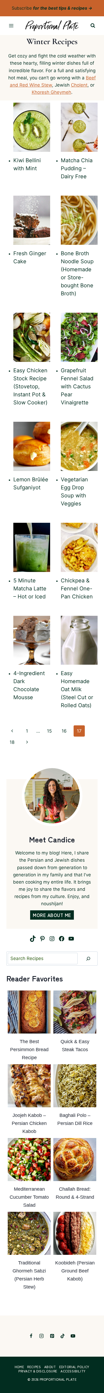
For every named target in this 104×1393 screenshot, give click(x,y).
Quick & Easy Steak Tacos (75, 1045)
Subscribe (52, 8)
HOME (19, 1367)
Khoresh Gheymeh (51, 92)
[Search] (88, 958)
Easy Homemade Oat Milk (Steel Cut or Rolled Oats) (77, 689)
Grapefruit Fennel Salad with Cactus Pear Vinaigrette (77, 386)
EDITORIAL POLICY (74, 1367)
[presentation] (31, 127)
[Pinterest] (52, 1336)
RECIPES (34, 1367)
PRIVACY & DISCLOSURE (37, 1371)
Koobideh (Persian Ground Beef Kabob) (75, 1271)
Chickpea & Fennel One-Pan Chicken (77, 588)
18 (12, 742)
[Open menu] (11, 26)
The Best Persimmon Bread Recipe (29, 1049)
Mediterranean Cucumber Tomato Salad (29, 1197)
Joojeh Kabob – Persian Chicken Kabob (29, 1123)
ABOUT (50, 1367)
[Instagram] (41, 1336)
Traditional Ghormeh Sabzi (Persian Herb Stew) (29, 1275)
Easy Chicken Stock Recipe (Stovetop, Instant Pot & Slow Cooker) (30, 386)
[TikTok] (62, 1336)
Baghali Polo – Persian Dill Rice (75, 1119)
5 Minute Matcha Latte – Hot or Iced (29, 588)
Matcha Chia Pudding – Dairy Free (77, 168)
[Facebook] (31, 1336)
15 (49, 731)
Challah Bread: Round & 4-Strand (75, 1193)
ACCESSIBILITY (73, 1371)
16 (64, 731)
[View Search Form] (93, 25)
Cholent (79, 85)
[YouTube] (72, 1336)
